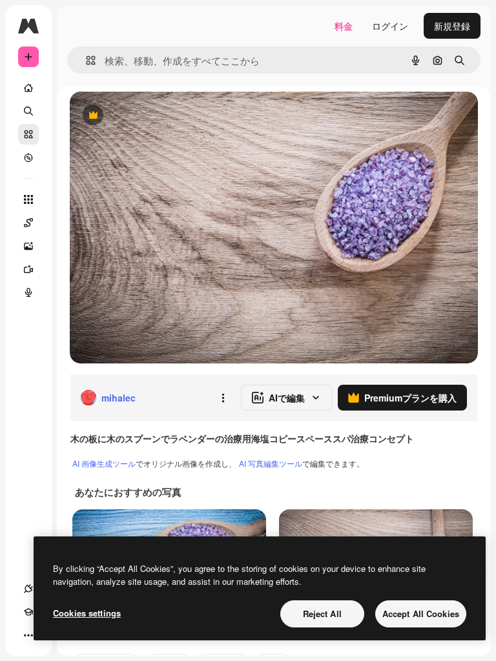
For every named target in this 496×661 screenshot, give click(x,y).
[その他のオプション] (223, 398)
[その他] (28, 635)
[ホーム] (28, 87)
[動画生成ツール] (28, 269)
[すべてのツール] (28, 199)
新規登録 (452, 25)
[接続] (28, 588)
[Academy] (28, 612)
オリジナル (158, 116)
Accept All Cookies (420, 613)
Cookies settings (87, 613)
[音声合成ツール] (28, 292)
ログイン (390, 25)
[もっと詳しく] (28, 157)
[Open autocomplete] (85, 60)
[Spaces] (28, 222)
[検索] (28, 111)
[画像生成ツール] (28, 246)
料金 (344, 25)
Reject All (322, 613)
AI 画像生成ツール (104, 463)
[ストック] (28, 134)
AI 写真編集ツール (270, 463)
